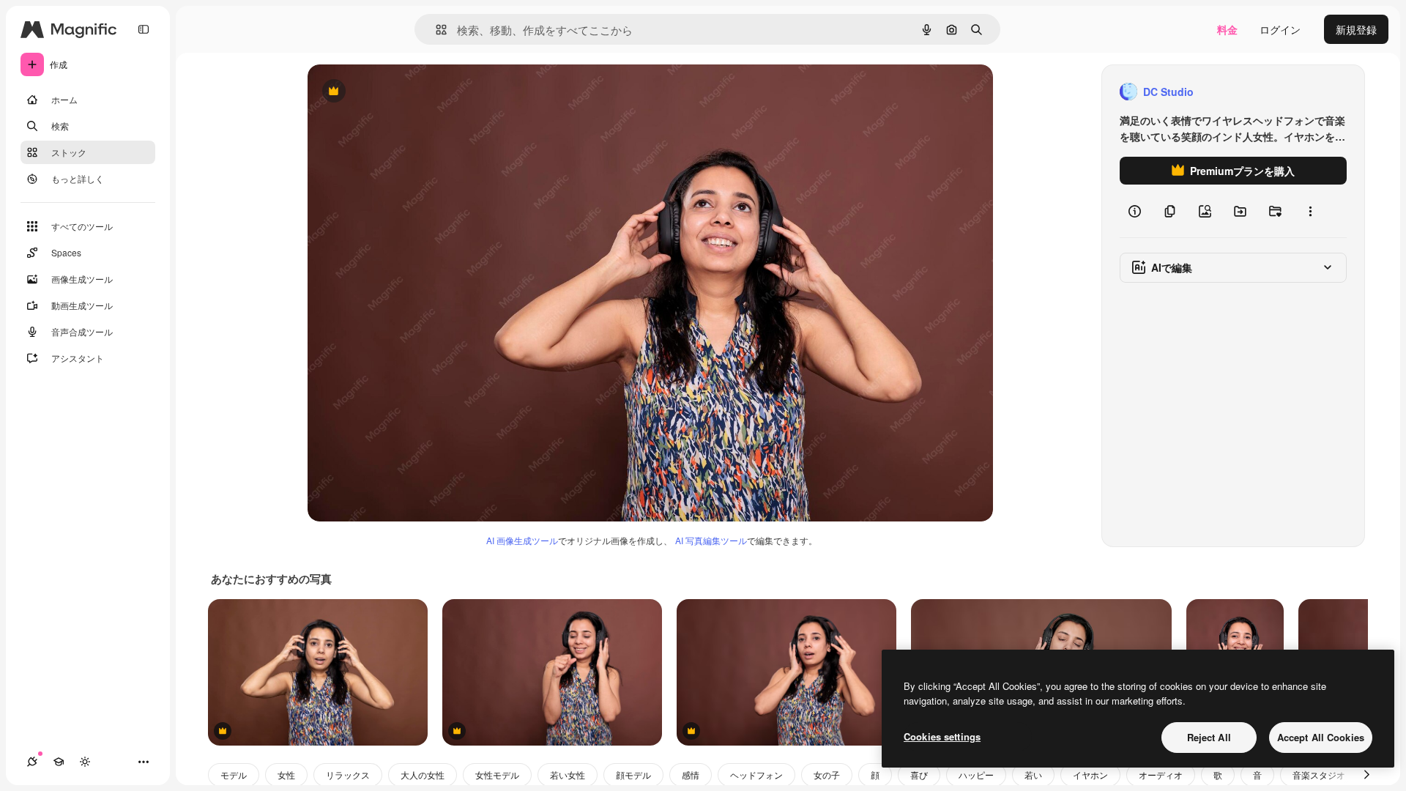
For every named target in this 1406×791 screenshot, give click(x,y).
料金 (1227, 29)
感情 (690, 774)
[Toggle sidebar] (143, 29)
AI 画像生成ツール (522, 540)
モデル (233, 774)
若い (1033, 774)
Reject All (1209, 737)
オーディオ (1161, 774)
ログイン (1280, 29)
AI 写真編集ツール (711, 540)
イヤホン (1090, 774)
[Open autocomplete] (435, 29)
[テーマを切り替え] (85, 761)
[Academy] (58, 761)
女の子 (827, 774)
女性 (286, 774)
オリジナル (408, 92)
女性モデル (497, 774)
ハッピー (976, 774)
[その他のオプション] (1310, 211)
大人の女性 (423, 774)
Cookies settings (942, 736)
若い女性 (567, 774)
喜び (919, 774)
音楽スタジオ (1318, 774)
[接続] (32, 761)
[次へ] (1366, 775)
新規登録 (1356, 29)
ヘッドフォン (756, 774)
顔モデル (633, 774)
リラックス (348, 774)
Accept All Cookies (1320, 737)
